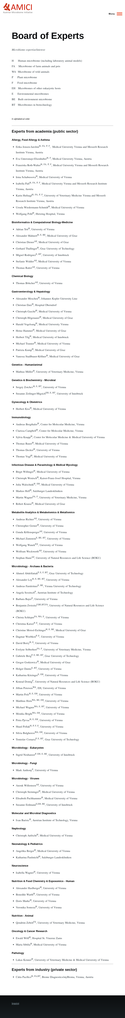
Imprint (15, 1003)
